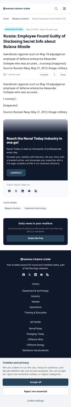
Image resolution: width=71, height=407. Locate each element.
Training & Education (35, 312)
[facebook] (9, 191)
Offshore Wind (35, 339)
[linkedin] (22, 191)
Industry (35, 296)
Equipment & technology (35, 208)
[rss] (35, 191)
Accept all (35, 382)
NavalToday (35, 328)
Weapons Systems (20, 18)
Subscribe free (35, 238)
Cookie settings (35, 400)
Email (63, 74)
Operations (35, 307)
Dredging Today (35, 333)
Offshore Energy (35, 344)
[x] (16, 191)
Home (6, 18)
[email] (29, 191)
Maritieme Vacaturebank (35, 350)
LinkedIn (44, 74)
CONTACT (16, 172)
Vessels (35, 301)
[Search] (56, 9)
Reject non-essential (35, 391)
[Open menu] (64, 8)
